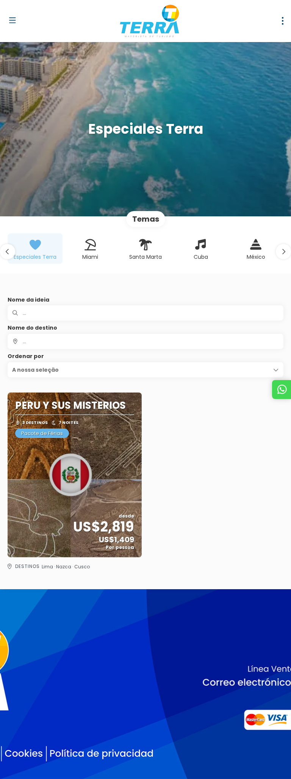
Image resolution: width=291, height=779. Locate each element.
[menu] (282, 21)
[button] (7, 251)
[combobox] (145, 341)
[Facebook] (16, 744)
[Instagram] (33, 744)
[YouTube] (50, 744)
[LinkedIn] (67, 744)
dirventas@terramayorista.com (48, 695)
